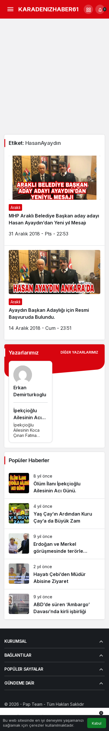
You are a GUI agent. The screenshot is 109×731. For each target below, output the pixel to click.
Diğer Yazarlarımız (79, 352)
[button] (88, 9)
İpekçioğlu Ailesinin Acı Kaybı (27, 417)
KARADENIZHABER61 (48, 9)
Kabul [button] (96, 723)
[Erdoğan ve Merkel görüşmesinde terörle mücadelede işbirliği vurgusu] (54, 544)
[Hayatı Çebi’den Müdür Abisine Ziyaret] (54, 574)
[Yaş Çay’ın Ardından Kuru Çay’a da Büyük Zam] (54, 514)
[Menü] (10, 9)
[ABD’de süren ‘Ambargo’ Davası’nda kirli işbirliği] (54, 604)
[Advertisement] (54, 77)
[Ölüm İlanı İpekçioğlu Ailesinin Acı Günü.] (54, 483)
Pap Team (32, 704)
